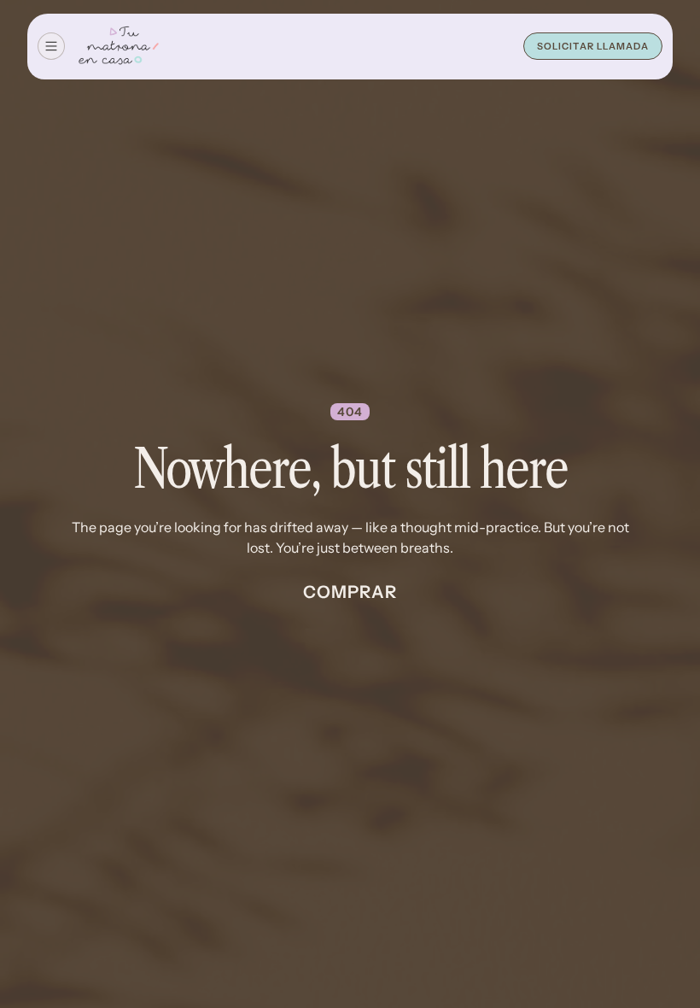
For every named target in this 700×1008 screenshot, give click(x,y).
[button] (51, 46)
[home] (119, 46)
